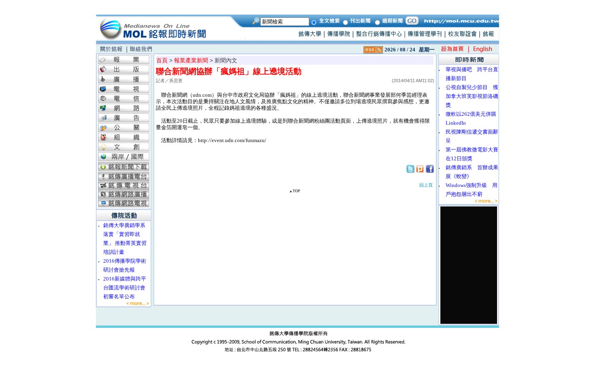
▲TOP (294, 191)
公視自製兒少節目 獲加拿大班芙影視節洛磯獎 (472, 96)
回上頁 (426, 185)
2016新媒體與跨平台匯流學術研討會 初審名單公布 (127, 288)
